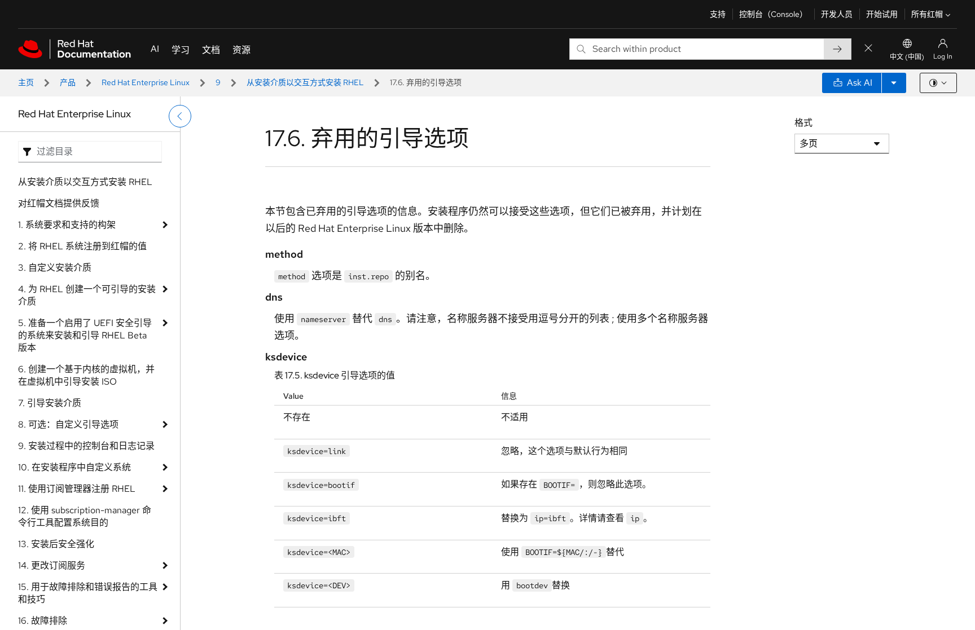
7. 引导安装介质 (49, 403)
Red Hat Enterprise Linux (146, 82)
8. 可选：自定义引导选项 (68, 424)
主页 (26, 82)
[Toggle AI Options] (893, 83)
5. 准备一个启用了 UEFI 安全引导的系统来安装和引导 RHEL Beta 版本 (85, 335)
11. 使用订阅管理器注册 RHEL (76, 489)
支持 (718, 14)
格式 (803, 123)
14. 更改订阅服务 (51, 565)
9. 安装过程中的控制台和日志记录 (86, 446)
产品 (68, 82)
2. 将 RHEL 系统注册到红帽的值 (82, 246)
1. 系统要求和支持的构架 (67, 225)
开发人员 (837, 14)
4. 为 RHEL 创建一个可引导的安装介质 (87, 295)
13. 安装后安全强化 (56, 544)
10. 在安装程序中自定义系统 (74, 467)
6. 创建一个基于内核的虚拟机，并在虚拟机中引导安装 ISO (86, 375)
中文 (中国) (907, 56)
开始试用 (882, 14)
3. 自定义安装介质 (54, 268)
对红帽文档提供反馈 (58, 203)
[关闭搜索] (868, 49)
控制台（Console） (773, 14)
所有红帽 (927, 14)
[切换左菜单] (180, 116)
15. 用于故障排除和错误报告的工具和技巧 (87, 593)
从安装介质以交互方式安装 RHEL (305, 82)
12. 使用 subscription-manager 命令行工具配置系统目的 (84, 516)
